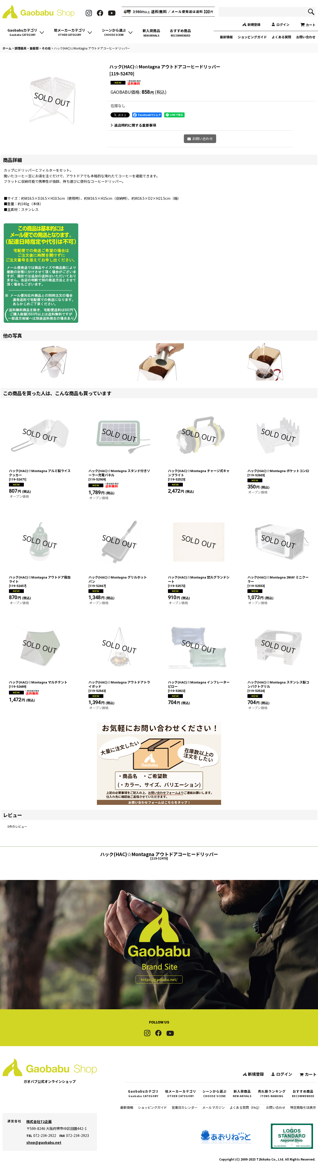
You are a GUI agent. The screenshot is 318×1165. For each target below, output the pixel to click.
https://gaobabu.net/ (159, 979)
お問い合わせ (306, 37)
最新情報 (226, 37)
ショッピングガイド (252, 37)
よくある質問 (281, 37)
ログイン (283, 24)
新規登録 (253, 24)
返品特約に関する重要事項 (135, 125)
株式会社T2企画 (39, 1121)
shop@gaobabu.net (43, 1142)
